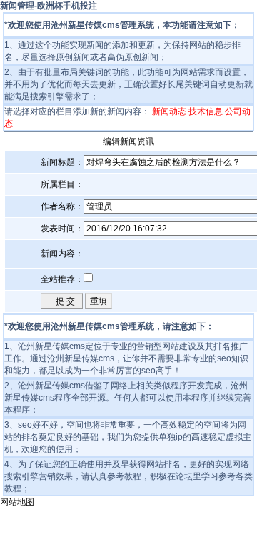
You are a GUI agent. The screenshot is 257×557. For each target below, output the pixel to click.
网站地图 (17, 502)
